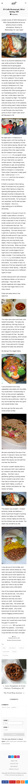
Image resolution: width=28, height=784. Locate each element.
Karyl (15, 636)
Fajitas (4, 647)
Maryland (9, 640)
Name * (6, 720)
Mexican (14, 651)
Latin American (12, 647)
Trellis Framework (10, 775)
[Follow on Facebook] (9, 757)
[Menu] (2, 3)
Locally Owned (6, 651)
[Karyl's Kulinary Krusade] (14, 3)
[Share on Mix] (23, 781)
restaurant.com (7, 155)
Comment (5, 704)
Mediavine (21, 775)
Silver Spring (5, 655)
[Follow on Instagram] (18, 757)
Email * (6, 727)
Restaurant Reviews (16, 640)
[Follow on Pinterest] (15, 757)
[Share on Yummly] (18, 781)
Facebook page (7, 257)
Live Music (21, 647)
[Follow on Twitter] (12, 757)
